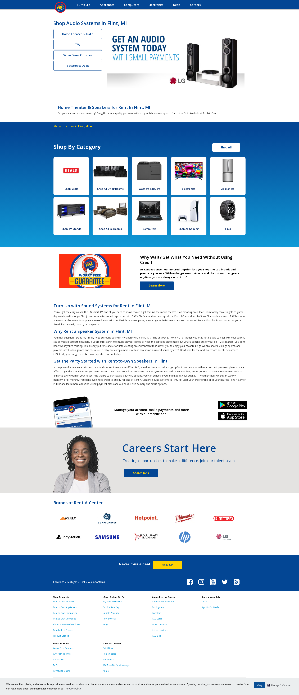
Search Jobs (141, 473)
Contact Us (58, 659)
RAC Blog (156, 635)
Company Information (163, 601)
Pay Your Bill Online (112, 601)
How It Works (109, 618)
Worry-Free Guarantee (64, 648)
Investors (156, 613)
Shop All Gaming (189, 229)
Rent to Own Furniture (63, 601)
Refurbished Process (63, 630)
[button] (279, 685)
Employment (158, 607)
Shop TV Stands (71, 229)
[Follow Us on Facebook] (189, 585)
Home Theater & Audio (77, 34)
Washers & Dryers (149, 188)
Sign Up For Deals (210, 607)
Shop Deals (71, 188)
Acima (106, 670)
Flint (82, 582)
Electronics (188, 188)
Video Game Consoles (77, 55)
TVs (77, 44)
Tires (228, 229)
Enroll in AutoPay (111, 607)
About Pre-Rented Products (66, 624)
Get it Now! (108, 648)
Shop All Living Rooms (110, 188)
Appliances (227, 188)
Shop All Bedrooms (110, 229)
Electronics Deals (77, 66)
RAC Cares (157, 618)
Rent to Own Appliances (64, 607)
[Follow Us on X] (224, 585)
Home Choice (109, 653)
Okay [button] (259, 685)
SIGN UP (167, 565)
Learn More (157, 285)
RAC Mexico (108, 659)
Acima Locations (160, 630)
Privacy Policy (73, 688)
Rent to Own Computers (65, 613)
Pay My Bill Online (61, 670)
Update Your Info (111, 613)
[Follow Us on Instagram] (201, 585)
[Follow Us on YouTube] (212, 585)
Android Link (232, 406)
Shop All (226, 147)
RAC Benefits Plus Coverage (116, 665)
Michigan (72, 582)
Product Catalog (61, 635)
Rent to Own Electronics (64, 618)
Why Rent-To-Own (62, 653)
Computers (149, 229)
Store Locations (159, 624)
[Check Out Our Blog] (236, 585)
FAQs (105, 624)
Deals (204, 601)
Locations (58, 582)
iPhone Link (233, 417)
